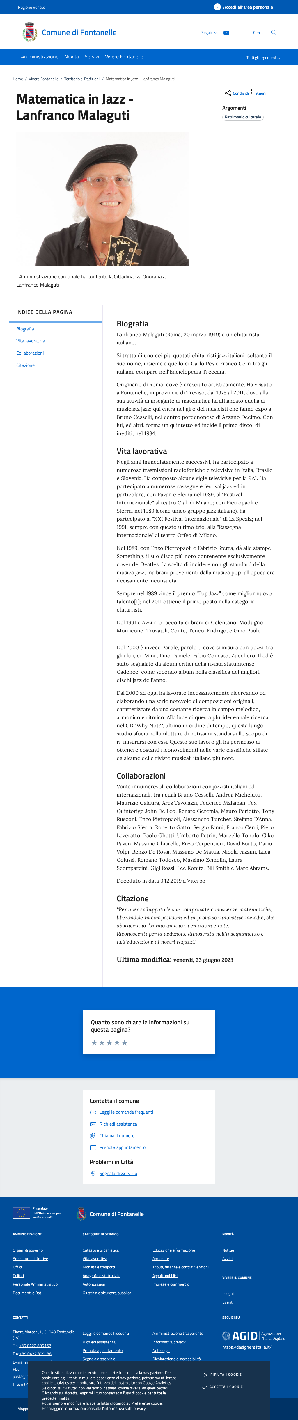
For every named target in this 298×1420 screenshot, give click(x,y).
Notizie (228, 1250)
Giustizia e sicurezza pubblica (107, 1293)
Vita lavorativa (95, 1258)
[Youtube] (224, 32)
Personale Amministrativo (35, 1284)
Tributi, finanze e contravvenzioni (180, 1267)
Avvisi (227, 1258)
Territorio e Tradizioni (82, 79)
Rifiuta (226, 1374)
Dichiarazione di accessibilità (176, 1359)
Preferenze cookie (146, 1403)
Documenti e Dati (27, 1293)
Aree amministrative (30, 1258)
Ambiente (160, 1258)
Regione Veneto (31, 7)
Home (18, 79)
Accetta (226, 1386)
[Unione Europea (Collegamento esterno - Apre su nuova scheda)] (39, 1214)
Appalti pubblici (165, 1276)
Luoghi (228, 1293)
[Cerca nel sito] (273, 32)
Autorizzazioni (94, 1284)
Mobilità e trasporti (99, 1267)
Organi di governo (28, 1250)
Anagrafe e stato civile (101, 1276)
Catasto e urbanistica (101, 1250)
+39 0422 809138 (35, 1353)
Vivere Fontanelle (43, 79)
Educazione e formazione (173, 1250)
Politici (18, 1276)
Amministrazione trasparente (177, 1333)
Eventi (227, 1302)
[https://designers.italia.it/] (253, 1336)
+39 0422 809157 (35, 1345)
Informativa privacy (169, 1342)
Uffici (17, 1267)
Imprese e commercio (170, 1284)
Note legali (161, 1350)
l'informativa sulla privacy (124, 1408)
